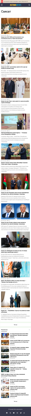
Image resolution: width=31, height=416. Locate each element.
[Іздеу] (29, 5)
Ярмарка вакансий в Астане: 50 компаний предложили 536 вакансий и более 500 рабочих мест (20, 355)
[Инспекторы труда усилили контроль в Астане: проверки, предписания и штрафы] (5, 381)
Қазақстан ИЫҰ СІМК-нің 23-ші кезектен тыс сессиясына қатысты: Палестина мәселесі (19, 342)
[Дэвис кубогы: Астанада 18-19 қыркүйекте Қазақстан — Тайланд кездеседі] (5, 369)
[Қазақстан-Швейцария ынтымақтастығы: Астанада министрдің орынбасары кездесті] (15, 240)
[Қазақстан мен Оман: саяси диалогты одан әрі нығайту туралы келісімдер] (15, 88)
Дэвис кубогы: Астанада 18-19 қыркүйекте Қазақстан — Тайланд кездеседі (18, 369)
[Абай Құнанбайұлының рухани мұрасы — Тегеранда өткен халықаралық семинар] (15, 122)
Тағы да (15, 401)
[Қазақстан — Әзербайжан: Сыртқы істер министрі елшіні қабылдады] (15, 299)
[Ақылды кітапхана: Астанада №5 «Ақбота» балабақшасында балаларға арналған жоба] (5, 395)
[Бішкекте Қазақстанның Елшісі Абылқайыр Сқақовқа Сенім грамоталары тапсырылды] (15, 151)
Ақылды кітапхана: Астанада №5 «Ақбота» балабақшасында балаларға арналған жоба (19, 395)
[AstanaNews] (15, 5)
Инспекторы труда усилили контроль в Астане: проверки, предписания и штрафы (19, 381)
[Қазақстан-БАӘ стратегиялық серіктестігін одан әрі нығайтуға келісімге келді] (15, 56)
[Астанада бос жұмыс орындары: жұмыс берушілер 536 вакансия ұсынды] (5, 349)
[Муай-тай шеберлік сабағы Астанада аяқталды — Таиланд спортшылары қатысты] (15, 269)
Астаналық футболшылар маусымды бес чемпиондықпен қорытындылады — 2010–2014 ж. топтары (20, 362)
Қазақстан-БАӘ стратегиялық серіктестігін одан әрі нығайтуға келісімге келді (17, 388)
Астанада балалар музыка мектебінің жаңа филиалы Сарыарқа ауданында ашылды (19, 335)
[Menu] (2, 5)
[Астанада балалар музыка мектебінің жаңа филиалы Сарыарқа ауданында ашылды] (5, 335)
